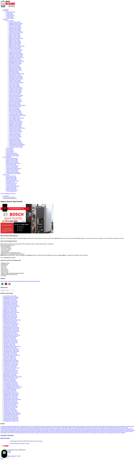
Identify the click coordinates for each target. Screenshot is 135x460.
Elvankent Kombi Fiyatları (15, 63)
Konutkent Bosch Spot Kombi (10, 370)
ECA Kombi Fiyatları (11, 164)
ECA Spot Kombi (10, 182)
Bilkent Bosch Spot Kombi (9, 318)
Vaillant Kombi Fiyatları (12, 171)
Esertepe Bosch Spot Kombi (10, 341)
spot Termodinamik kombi (20, 429)
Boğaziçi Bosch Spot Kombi (10, 321)
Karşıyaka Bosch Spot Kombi (10, 364)
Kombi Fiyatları (10, 20)
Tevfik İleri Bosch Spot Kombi (10, 398)
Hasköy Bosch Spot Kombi (10, 352)
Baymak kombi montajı (88, 429)
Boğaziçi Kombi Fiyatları (15, 47)
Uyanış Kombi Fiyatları (14, 139)
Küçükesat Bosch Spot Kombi (10, 373)
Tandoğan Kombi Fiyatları (15, 124)
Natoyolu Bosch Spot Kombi (10, 378)
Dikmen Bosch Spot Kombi (10, 332)
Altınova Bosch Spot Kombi (10, 303)
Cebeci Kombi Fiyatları (14, 48)
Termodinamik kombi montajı (121, 427)
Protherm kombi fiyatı (86, 427)
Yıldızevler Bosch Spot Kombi (10, 417)
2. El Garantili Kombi (11, 191)
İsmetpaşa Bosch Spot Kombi (10, 360)
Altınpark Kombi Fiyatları (15, 30)
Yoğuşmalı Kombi (24, 426)
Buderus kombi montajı (30, 427)
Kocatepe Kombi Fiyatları (15, 96)
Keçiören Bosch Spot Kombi (10, 365)
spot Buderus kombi (52, 427)
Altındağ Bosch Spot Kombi (10, 302)
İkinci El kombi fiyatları (66, 432)
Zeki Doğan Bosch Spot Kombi (11, 421)
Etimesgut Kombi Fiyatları (15, 70)
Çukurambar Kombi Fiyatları (16, 54)
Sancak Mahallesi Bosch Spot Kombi (12, 386)
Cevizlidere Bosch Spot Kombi (11, 323)
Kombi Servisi (9, 13)
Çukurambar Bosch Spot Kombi (11, 328)
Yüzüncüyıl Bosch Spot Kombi (10, 418)
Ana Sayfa (6, 9)
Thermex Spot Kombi (11, 187)
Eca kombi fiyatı (43, 426)
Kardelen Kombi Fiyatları (15, 90)
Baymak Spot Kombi (11, 177)
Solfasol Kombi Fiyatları (15, 120)
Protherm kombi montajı (74, 427)
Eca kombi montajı (34, 426)
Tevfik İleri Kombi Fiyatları (15, 126)
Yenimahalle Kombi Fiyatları (16, 145)
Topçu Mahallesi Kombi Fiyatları (17, 128)
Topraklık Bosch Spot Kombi (10, 402)
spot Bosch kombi (25, 281)
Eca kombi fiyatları (59, 426)
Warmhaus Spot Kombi (12, 190)
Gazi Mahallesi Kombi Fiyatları (16, 73)
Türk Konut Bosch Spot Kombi (10, 403)
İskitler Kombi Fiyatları (14, 86)
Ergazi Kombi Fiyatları (14, 66)
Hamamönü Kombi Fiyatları (16, 77)
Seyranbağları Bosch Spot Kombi (11, 388)
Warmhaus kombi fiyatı (93, 430)
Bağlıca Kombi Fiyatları (15, 36)
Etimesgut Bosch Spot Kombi (10, 342)
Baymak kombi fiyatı (99, 429)
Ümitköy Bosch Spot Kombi (10, 410)
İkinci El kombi (57, 432)
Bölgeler (5, 19)
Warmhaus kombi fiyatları (117, 430)
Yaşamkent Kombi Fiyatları (15, 143)
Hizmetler (5, 10)
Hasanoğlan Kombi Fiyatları (16, 78)
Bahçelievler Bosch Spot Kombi (11, 312)
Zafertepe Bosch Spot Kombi (10, 419)
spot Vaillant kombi (19, 430)
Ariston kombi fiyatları (99, 426)
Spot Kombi (6, 174)
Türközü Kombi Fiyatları (15, 129)
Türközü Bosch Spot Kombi (10, 400)
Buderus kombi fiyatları (62, 427)
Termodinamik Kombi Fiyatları (13, 168)
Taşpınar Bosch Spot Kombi (10, 397)
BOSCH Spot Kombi (11, 178)
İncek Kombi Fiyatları (14, 83)
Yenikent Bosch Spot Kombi (10, 416)
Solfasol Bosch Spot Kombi (10, 392)
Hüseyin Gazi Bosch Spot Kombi (11, 355)
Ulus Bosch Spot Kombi (9, 408)
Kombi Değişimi (10, 18)
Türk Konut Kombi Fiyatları (15, 131)
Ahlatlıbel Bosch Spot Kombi (10, 298)
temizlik (3, 426)
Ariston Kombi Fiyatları (12, 158)
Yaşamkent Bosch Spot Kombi (10, 412)
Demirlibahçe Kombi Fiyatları (16, 57)
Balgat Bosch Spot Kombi (9, 313)
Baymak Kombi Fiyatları (12, 159)
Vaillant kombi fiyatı (9, 430)
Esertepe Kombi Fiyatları (15, 68)
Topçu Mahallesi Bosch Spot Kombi (12, 399)
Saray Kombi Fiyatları (14, 116)
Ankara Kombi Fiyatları (14, 22)
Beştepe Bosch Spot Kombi (10, 316)
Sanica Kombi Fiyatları (12, 167)
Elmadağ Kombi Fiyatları (15, 62)
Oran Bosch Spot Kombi (9, 379)
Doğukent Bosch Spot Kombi (10, 333)
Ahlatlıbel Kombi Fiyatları (15, 24)
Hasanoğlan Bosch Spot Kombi (11, 351)
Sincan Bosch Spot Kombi (9, 389)
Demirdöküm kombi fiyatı (125, 426)
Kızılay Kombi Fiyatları (14, 94)
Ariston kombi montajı (69, 426)
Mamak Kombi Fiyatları (14, 104)
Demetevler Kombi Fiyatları (16, 56)
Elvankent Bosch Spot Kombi (10, 336)
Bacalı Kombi (96, 432)
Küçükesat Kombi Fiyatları (15, 101)
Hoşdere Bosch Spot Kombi (10, 354)
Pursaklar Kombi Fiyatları (15, 113)
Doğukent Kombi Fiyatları (15, 60)
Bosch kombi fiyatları (35, 281)
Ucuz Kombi (9, 149)
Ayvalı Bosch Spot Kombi (9, 308)
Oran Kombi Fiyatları (14, 107)
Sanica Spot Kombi (11, 184)
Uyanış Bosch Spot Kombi (9, 409)
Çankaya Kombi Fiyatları (15, 51)
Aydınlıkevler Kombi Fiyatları (16, 32)
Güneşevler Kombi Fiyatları (16, 76)
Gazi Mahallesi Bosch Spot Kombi (11, 346)
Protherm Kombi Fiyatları (12, 166)
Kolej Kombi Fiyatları (14, 97)
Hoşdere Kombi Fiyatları (15, 81)
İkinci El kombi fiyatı (48, 432)
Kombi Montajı (9, 17)
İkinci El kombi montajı (37, 432)
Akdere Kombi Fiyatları (14, 25)
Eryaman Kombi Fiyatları (15, 67)
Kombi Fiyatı (83, 432)
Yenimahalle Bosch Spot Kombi (11, 414)
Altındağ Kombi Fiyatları (15, 28)
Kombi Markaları (7, 157)
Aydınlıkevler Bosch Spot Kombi (11, 306)
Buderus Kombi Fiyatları (12, 162)
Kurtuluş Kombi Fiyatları (15, 100)
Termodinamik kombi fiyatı (7, 429)
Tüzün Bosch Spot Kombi (9, 404)
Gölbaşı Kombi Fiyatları (15, 75)
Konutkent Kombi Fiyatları (15, 99)
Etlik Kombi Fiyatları (14, 71)
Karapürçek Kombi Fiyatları (16, 89)
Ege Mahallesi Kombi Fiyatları (16, 61)
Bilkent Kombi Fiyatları (14, 44)
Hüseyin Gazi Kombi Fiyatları (16, 82)
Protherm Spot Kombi (11, 183)
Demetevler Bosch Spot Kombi (11, 330)
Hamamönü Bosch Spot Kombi (11, 350)
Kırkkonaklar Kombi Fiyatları (16, 95)
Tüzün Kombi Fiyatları (14, 133)
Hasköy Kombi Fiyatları (15, 80)
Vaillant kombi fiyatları (29, 430)
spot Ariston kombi (89, 426)
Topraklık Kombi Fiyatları (15, 130)
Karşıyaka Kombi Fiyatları (15, 91)
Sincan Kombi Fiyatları (14, 119)
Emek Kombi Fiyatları (14, 65)
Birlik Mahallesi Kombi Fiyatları (16, 46)
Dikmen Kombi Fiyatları (15, 58)
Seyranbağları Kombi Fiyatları (16, 118)
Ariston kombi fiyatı (80, 426)
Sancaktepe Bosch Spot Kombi (11, 385)
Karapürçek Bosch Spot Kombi (11, 361)
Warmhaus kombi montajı (81, 430)
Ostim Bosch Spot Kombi (9, 380)
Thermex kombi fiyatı (113, 431)
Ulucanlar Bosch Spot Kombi (10, 407)
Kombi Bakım (9, 14)
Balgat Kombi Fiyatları (14, 39)
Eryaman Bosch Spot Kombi (10, 340)
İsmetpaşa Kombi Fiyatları (15, 87)
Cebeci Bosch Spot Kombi (10, 322)
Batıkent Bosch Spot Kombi (10, 315)
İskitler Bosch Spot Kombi (9, 359)
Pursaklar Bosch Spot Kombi (10, 384)
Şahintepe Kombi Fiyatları (15, 123)
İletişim (13, 193)
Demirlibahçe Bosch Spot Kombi (11, 331)
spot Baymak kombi (109, 429)
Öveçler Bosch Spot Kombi (10, 381)
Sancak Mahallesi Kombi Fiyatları (17, 115)
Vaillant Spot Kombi (11, 188)
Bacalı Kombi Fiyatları (11, 153)
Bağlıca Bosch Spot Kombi (10, 310)
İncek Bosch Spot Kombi (9, 356)
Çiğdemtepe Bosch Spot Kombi (11, 327)
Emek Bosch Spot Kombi (9, 337)
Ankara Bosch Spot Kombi (10, 296)
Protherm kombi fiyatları (108, 427)
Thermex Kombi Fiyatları (12, 169)
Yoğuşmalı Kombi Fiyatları (12, 155)
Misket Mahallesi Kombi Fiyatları (17, 105)
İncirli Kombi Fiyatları (14, 85)
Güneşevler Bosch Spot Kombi (11, 349)
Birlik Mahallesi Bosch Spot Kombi (12, 320)
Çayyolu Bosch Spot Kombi (10, 326)
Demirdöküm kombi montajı (112, 426)
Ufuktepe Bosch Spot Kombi (10, 405)
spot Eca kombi (51, 426)
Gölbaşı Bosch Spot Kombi (10, 347)
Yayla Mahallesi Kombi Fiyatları (17, 144)
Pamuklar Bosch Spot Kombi (10, 383)
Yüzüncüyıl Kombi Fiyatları (15, 147)
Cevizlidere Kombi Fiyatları (15, 49)
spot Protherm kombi (96, 427)
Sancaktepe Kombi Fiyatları (16, 114)
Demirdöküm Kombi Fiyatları (13, 163)
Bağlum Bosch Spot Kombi (10, 311)
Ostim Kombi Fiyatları (14, 109)
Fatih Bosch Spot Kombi (9, 345)
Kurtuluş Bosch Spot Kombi (10, 371)
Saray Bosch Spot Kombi (9, 390)
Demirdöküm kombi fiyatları (17, 427)
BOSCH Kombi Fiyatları (12, 160)
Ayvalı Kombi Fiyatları (14, 34)
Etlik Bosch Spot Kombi (9, 344)
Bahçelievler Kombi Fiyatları (16, 38)
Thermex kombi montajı (102, 431)
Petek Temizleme (10, 15)
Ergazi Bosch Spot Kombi (9, 339)
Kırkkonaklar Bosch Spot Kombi (11, 368)
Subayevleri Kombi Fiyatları (16, 121)
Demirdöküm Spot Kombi (12, 181)
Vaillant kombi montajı (13, 432)
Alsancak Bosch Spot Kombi (10, 301)
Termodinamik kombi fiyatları (34, 429)
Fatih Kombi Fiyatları (14, 72)
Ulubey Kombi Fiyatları (14, 135)
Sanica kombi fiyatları (77, 429)
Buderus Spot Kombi (11, 179)
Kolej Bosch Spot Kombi (9, 369)
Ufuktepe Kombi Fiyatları (15, 134)
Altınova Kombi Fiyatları (15, 29)
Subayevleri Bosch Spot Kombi (11, 393)
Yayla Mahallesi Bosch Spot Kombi (12, 413)
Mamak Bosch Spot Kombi (10, 375)
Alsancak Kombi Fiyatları (15, 27)
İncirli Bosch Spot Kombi (9, 357)
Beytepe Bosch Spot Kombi (10, 317)
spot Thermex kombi (123, 431)
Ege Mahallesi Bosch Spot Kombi (11, 335)
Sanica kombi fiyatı (57, 429)
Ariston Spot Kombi (11, 176)
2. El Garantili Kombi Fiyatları (13, 173)
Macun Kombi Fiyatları (14, 102)
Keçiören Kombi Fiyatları (15, 92)
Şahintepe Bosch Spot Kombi (10, 394)
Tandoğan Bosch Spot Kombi (10, 395)
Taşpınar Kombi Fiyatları (15, 125)
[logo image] (5, 447)
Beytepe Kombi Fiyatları (15, 43)
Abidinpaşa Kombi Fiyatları (15, 23)
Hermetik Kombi (16, 426)
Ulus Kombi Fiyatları (14, 138)
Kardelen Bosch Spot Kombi (10, 363)
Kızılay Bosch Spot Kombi (9, 366)
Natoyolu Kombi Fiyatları (15, 106)
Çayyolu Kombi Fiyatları (15, 52)
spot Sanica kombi (67, 429)
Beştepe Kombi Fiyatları (15, 42)
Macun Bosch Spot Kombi (9, 374)
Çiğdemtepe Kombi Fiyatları (16, 53)
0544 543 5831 (5, 438)
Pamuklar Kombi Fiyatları (15, 111)
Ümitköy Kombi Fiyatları (15, 140)
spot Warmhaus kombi (105, 430)
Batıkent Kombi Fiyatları (15, 41)
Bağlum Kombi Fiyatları (15, 37)
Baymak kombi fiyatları (120, 429)
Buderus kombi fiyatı (41, 427)
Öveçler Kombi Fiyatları (15, 110)
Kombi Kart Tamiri (10, 12)
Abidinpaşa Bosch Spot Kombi (11, 297)
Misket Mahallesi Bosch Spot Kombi (12, 376)
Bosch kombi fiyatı (15, 281)
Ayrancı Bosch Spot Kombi (10, 307)
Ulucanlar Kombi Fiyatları (15, 137)
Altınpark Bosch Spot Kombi (10, 304)
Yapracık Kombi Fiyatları (15, 142)
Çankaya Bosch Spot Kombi (10, 325)
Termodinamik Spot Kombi (12, 186)
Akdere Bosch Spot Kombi (10, 299)
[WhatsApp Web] (4, 454)
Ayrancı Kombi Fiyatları (15, 33)
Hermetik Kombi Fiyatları (12, 154)
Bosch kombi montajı (6, 281)
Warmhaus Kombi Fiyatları (12, 172)
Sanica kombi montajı (46, 429)
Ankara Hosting (39, 441)
